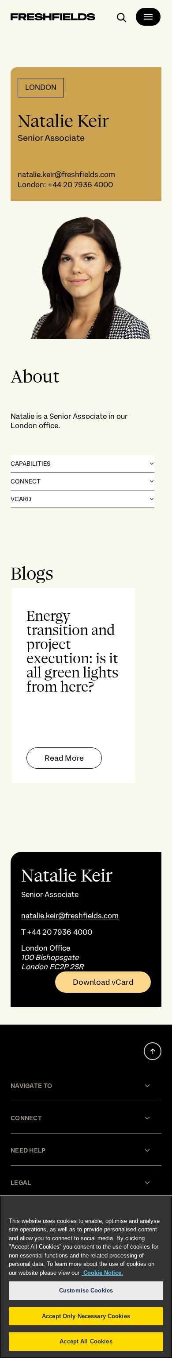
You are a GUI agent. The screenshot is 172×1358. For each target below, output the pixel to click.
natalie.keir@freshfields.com (66, 174)
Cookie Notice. (102, 1272)
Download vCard (103, 982)
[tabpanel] (86, 685)
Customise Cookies (86, 1290)
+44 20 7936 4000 (80, 184)
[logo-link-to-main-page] (53, 18)
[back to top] (152, 1051)
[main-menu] (148, 17)
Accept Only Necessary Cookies (86, 1316)
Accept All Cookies (86, 1341)
